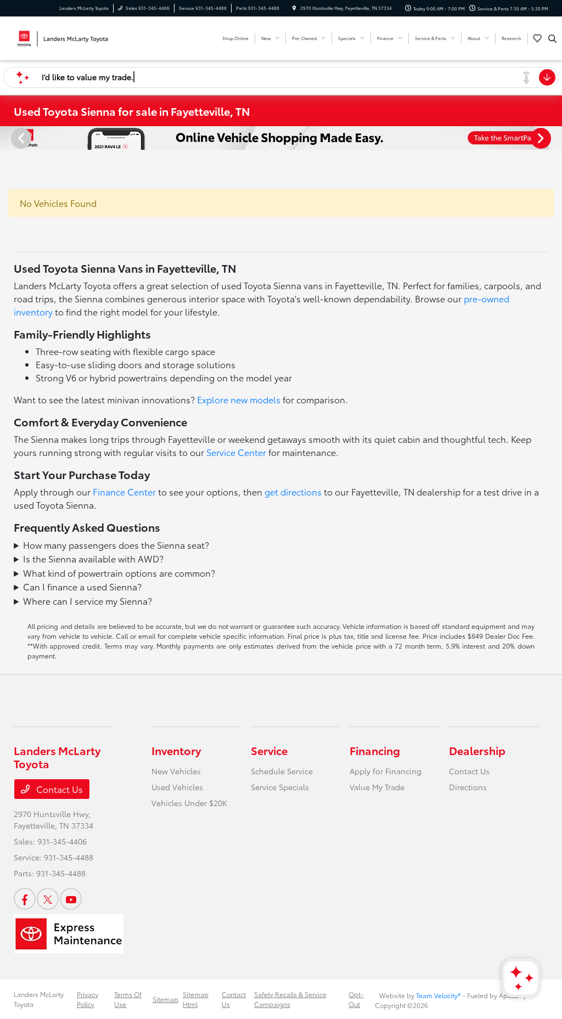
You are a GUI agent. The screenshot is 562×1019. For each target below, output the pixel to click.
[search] (552, 38)
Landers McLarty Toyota (39, 999)
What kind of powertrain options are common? (119, 572)
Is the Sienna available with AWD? (93, 558)
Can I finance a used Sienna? (82, 586)
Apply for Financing (386, 770)
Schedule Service (282, 770)
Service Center (236, 452)
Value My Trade (377, 786)
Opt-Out (356, 999)
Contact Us (58, 788)
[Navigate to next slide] (554, 138)
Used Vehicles (177, 786)
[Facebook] (25, 899)
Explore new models (238, 399)
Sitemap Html (196, 999)
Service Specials (280, 786)
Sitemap (165, 999)
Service (269, 750)
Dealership (477, 750)
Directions (468, 786)
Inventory (176, 750)
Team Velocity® (438, 995)
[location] (294, 8)
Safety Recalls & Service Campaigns (290, 999)
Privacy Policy (87, 999)
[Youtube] (71, 899)
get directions (293, 491)
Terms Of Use (128, 999)
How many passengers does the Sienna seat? (116, 544)
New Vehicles (176, 770)
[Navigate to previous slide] (8, 138)
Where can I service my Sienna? (87, 600)
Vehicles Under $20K (189, 802)
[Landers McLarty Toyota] (63, 36)
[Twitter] (48, 899)
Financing (375, 750)
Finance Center (124, 491)
